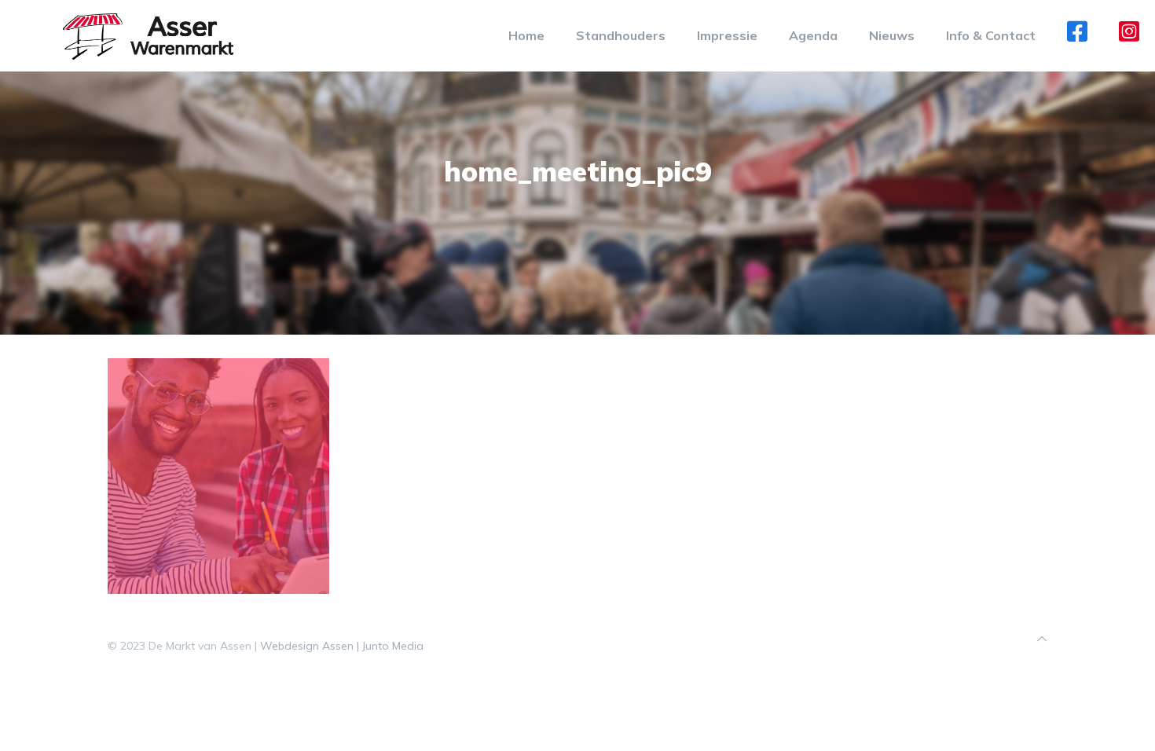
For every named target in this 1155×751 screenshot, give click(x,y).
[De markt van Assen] (148, 35)
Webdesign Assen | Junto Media (342, 646)
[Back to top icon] (1041, 639)
